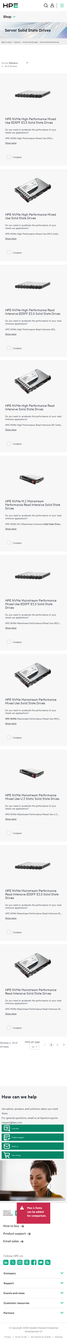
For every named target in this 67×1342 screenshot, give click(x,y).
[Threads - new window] (26, 1262)
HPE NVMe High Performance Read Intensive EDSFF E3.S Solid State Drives (32, 311)
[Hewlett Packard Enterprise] (10, 5)
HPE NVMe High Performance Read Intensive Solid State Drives (29, 407)
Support (9, 1283)
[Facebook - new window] (33, 1262)
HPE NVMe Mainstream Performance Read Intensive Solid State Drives (30, 991)
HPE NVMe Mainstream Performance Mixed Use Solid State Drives (30, 701)
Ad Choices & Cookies (41, 1337)
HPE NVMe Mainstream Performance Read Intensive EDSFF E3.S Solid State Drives (32, 894)
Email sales (11, 1241)
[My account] (52, 5)
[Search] (46, 5)
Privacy (8, 1337)
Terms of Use (21, 1337)
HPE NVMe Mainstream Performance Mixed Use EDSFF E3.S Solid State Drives (30, 603)
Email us (15, 1146)
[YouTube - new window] (40, 1262)
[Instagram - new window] (19, 1262)
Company (10, 1273)
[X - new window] (12, 1262)
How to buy (16, 1155)
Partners (9, 1313)
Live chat (15, 1128)
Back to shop (6, 42)
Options (17, 42)
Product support (18, 1137)
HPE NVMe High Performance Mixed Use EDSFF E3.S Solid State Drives (30, 120)
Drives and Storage (30, 42)
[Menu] (62, 5)
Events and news (14, 1293)
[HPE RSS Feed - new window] (47, 1262)
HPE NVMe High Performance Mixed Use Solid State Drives (30, 216)
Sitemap (58, 1337)
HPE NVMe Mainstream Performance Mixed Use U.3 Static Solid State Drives (32, 797)
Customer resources (16, 1303)
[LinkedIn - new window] (5, 1262)
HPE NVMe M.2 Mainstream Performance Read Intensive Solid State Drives (32, 504)
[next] (64, 1044)
